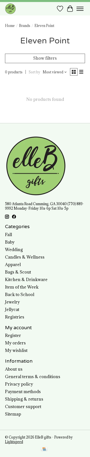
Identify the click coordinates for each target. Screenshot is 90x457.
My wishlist (16, 350)
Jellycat (12, 309)
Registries (14, 317)
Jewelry (12, 302)
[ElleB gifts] (10, 8)
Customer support (23, 406)
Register (13, 335)
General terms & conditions (32, 376)
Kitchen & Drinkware (26, 279)
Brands (24, 25)
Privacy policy (19, 384)
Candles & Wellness (24, 257)
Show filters (45, 58)
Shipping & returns (24, 399)
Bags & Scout (18, 272)
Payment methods (23, 391)
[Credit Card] (44, 449)
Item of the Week (21, 287)
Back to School (19, 294)
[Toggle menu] (80, 9)
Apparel (13, 264)
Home (10, 25)
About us (13, 369)
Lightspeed (14, 442)
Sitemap (13, 414)
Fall (8, 234)
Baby (9, 242)
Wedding (14, 249)
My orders (15, 343)
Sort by (34, 72)
